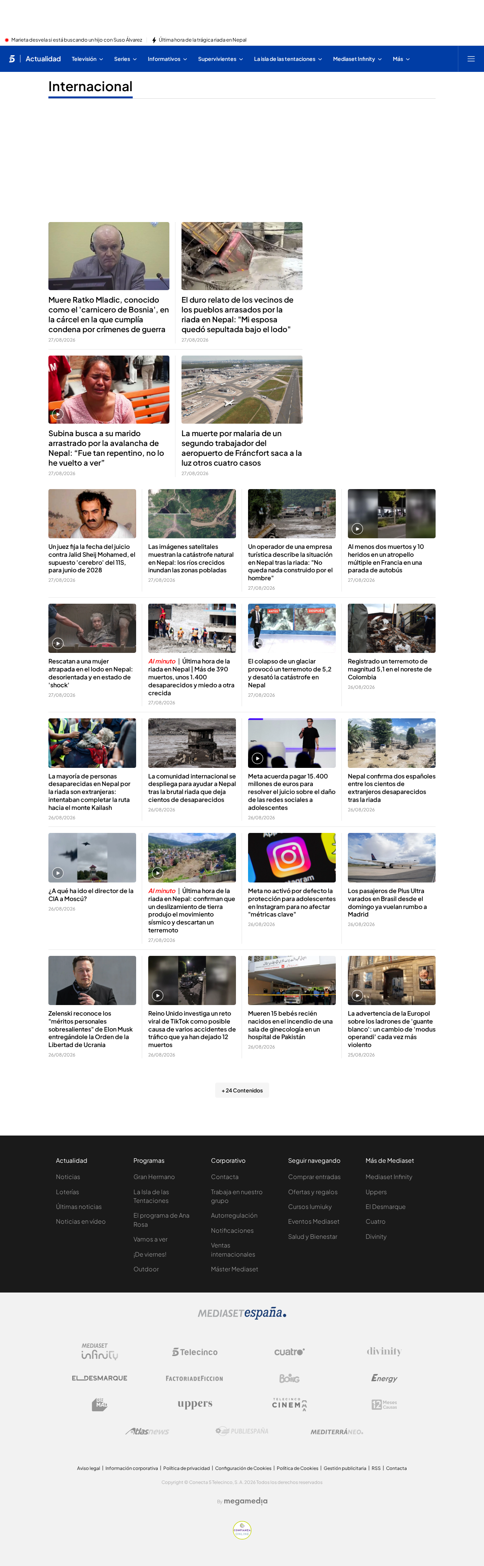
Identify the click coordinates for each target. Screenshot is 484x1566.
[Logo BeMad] (100, 1404)
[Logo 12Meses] (384, 1405)
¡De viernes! (149, 1254)
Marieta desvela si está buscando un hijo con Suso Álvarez (76, 40)
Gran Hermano (154, 1177)
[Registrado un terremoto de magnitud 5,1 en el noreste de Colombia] (392, 628)
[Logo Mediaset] (242, 1317)
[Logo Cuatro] (290, 1351)
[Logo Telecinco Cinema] (289, 1405)
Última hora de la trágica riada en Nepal (203, 40)
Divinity (376, 1236)
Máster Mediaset (234, 1269)
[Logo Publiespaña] (242, 1431)
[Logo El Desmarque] (99, 1378)
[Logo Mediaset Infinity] (100, 1351)
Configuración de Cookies (243, 1468)
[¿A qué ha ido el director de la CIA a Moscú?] (92, 857)
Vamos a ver (150, 1239)
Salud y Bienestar (312, 1236)
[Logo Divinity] (384, 1351)
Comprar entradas (314, 1177)
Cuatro (376, 1221)
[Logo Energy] (384, 1378)
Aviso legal (88, 1468)
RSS (376, 1468)
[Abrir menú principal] (471, 58)
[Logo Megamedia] (245, 1501)
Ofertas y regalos (313, 1192)
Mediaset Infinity (389, 1177)
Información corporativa (131, 1468)
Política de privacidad (186, 1468)
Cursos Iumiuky (310, 1206)
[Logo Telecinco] (194, 1351)
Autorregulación (234, 1215)
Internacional (90, 86)
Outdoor (146, 1269)
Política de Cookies (297, 1468)
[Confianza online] (242, 1537)
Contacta (225, 1177)
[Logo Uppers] (194, 1404)
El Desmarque (386, 1206)
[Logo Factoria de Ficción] (194, 1378)
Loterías (67, 1192)
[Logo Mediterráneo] (336, 1431)
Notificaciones (232, 1230)
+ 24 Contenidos (242, 1090)
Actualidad (43, 58)
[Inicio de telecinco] (12, 58)
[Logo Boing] (289, 1378)
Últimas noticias (79, 1206)
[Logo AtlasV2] (147, 1431)
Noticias (68, 1177)
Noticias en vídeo (81, 1221)
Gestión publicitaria (345, 1468)
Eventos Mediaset (314, 1221)
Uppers (376, 1192)
